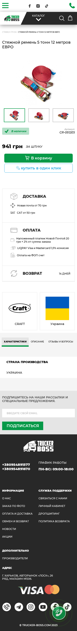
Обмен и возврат (15, 521)
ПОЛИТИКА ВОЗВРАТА (54, 521)
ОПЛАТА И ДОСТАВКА (17, 513)
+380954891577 (16, 464)
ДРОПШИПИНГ (49, 513)
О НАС (6, 498)
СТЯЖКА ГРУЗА (9, 32)
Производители (15, 558)
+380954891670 (16, 468)
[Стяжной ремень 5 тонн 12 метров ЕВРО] (38, 83)
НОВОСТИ (9, 529)
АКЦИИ (7, 536)
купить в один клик (41, 168)
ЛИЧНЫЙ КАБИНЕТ (51, 506)
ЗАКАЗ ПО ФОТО (13, 506)
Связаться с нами (52, 498)
